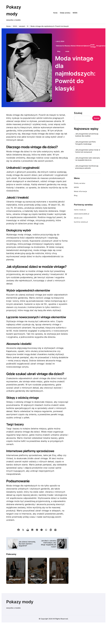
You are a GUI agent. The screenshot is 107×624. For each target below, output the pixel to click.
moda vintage (93, 46)
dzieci (74, 46)
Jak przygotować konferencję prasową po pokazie (86, 167)
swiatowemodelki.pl (81, 214)
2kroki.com (78, 218)
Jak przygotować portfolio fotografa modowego (85, 143)
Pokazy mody (19, 601)
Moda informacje (80, 191)
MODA (75, 13)
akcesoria (60, 46)
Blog (58, 51)
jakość (86, 46)
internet (80, 46)
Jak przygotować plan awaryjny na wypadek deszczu (87, 159)
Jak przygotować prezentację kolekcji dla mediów (86, 135)
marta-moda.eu (80, 210)
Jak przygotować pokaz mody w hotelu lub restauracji (87, 151)
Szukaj (78, 113)
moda (67, 51)
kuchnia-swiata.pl (81, 222)
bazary (67, 46)
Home (55, 13)
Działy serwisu (65, 13)
